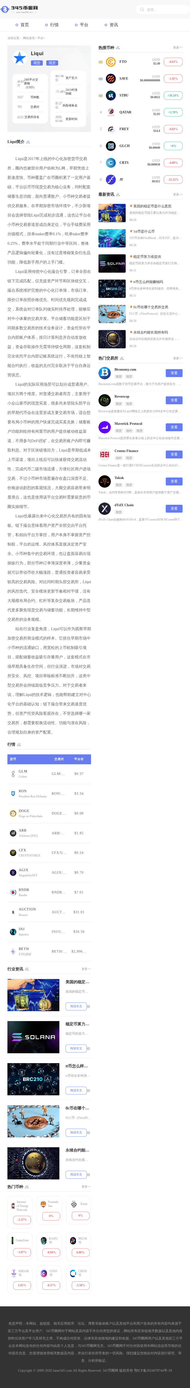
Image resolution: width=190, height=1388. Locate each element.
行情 (54, 25)
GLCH (124, 146)
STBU (123, 95)
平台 (84, 25)
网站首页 (29, 38)
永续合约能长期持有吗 (78, 1150)
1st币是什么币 (144, 231)
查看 (174, 373)
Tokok (119, 478)
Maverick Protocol (128, 424)
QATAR (125, 112)
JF (121, 179)
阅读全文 (76, 1006)
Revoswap (122, 396)
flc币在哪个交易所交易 (78, 1108)
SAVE (123, 78)
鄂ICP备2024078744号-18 (153, 1370)
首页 (25, 25)
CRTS (124, 163)
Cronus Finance (126, 451)
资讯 (114, 25)
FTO (123, 62)
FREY (124, 129)
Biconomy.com (125, 369)
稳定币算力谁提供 (78, 1024)
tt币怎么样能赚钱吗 (78, 1066)
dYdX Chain (124, 505)
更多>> (86, 969)
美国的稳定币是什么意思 (78, 982)
